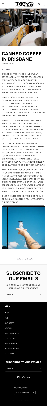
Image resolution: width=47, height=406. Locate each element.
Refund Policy (12, 344)
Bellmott (19, 401)
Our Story (9, 323)
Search (8, 328)
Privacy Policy (12, 349)
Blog (7, 313)
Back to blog (25, 259)
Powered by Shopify (29, 401)
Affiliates (9, 354)
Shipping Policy (12, 333)
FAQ (6, 318)
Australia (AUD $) (22, 392)
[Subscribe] (39, 294)
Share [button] (7, 69)
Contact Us (10, 338)
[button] (2, 4)
